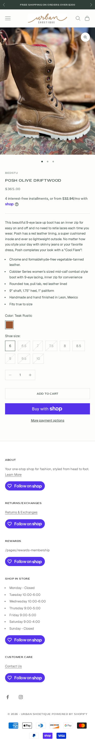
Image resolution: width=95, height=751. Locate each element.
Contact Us (13, 666)
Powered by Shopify (69, 714)
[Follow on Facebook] (7, 697)
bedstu (11, 173)
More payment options (47, 420)
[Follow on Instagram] (20, 697)
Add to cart (48, 394)
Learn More (13, 474)
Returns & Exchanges (21, 512)
